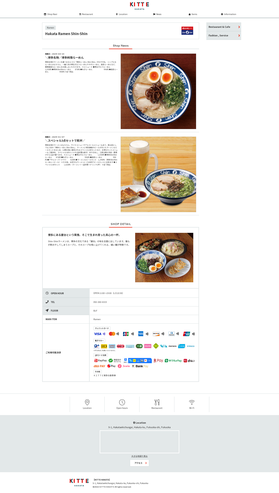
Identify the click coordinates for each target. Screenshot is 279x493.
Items (194, 14)
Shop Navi (52, 14)
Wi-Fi (191, 407)
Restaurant (87, 14)
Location (122, 14)
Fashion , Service (218, 35)
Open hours (122, 407)
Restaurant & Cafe (219, 27)
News (158, 14)
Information (230, 14)
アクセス (138, 462)
